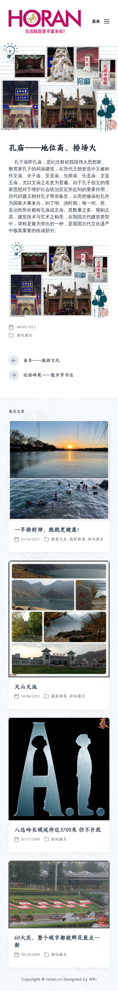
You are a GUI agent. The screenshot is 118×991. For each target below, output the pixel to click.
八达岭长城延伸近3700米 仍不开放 (57, 829)
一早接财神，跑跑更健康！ (48, 529)
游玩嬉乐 (25, 335)
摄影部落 (77, 539)
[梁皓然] (45, 21)
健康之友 (59, 539)
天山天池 (25, 686)
